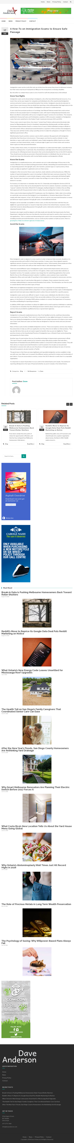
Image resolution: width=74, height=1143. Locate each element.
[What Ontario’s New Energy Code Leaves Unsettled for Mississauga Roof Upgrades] (37, 704)
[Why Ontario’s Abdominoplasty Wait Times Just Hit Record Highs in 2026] (37, 899)
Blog (21, 371)
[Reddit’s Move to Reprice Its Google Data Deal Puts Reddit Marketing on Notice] (37, 665)
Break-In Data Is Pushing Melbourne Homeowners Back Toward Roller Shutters (21, 428)
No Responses (32, 371)
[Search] (23, 456)
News (48, 2)
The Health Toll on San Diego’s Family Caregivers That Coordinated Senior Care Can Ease (31, 710)
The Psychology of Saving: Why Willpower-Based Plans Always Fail (36, 942)
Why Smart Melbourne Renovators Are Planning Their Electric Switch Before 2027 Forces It (35, 788)
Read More (30, 444)
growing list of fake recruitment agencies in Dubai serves (27, 220)
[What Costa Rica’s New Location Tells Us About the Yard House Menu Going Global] (37, 860)
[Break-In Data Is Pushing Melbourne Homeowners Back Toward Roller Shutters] (37, 626)
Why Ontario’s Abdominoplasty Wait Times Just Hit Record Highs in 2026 (33, 866)
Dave (41, 371)
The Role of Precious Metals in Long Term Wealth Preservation (36, 904)
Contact (65, 2)
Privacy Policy (56, 2)
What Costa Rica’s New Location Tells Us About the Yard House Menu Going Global (36, 827)
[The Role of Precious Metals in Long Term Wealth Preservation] (37, 936)
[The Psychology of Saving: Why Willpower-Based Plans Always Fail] (37, 975)
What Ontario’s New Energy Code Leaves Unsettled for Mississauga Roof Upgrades (32, 671)
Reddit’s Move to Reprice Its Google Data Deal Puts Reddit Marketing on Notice (58, 428)
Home (43, 2)
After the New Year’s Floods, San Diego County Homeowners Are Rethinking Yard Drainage (35, 749)
